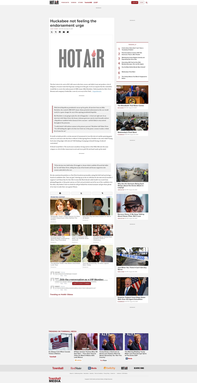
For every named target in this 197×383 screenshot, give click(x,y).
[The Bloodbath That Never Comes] (132, 94)
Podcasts (65, 2)
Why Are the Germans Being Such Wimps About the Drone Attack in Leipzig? (131, 186)
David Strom (121, 271)
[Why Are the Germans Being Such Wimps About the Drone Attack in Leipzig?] (132, 172)
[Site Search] (146, 2)
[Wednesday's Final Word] (132, 121)
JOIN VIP (134, 2)
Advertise (92, 373)
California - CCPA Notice (122, 373)
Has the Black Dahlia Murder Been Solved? (133, 67)
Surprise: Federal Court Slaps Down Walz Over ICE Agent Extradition (131, 298)
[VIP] (96, 3)
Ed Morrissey (121, 134)
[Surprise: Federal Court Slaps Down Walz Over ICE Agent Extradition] (132, 286)
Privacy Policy (107, 373)
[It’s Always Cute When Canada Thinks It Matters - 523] (60, 341)
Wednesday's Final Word (128, 72)
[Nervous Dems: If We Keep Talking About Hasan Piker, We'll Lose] (132, 203)
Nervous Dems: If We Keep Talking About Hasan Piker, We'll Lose (131, 215)
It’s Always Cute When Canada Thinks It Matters (59, 353)
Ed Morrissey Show (79, 373)
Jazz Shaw (54, 29)
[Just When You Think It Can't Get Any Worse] (132, 256)
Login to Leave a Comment (81, 283)
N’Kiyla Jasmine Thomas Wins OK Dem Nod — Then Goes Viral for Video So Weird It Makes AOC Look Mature (86, 354)
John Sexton (121, 190)
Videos (73, 2)
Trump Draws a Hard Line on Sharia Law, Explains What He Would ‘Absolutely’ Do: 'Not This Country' (110, 354)
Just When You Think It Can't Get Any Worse (132, 268)
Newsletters (86, 373)
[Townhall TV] (88, 3)
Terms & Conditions (98, 373)
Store (80, 2)
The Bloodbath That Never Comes (131, 106)
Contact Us (112, 373)
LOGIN (141, 2)
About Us (72, 373)
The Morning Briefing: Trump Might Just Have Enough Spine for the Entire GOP (136, 353)
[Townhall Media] (55, 379)
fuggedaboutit (97, 91)
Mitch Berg (121, 108)
